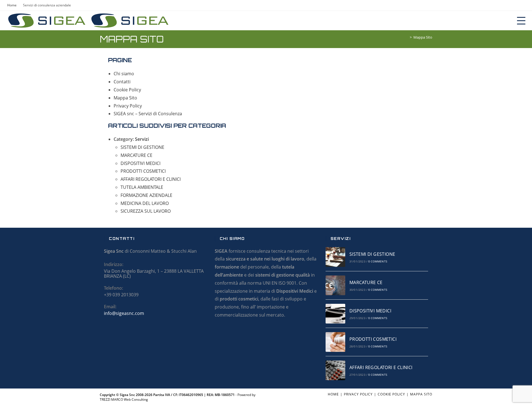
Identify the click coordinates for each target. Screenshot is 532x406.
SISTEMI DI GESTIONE (142, 147)
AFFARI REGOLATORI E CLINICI (151, 179)
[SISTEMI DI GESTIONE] (335, 257)
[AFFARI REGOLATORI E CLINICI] (335, 370)
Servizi (142, 139)
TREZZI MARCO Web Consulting (124, 399)
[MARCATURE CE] (335, 285)
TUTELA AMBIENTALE (142, 187)
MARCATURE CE (136, 155)
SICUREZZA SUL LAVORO (146, 211)
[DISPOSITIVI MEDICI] (335, 314)
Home (333, 394)
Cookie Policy (127, 90)
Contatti (122, 82)
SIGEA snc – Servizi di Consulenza (148, 114)
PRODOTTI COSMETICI (143, 171)
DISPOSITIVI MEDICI (140, 163)
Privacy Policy (128, 106)
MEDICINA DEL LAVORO (145, 203)
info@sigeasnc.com (124, 313)
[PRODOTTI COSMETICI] (335, 342)
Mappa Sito (422, 37)
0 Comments (377, 261)
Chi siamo (124, 74)
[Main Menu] (521, 20)
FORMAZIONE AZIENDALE (146, 195)
